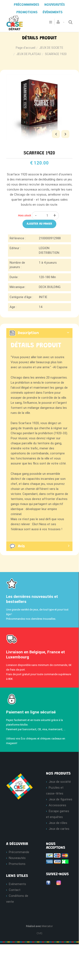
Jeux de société (60, 782)
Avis (21, 546)
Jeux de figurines (60, 799)
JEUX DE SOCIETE (51, 47)
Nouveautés (17, 858)
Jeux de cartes (59, 829)
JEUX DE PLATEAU (28, 54)
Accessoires (57, 805)
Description (28, 333)
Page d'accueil (25, 47)
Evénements (17, 884)
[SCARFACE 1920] (39, 77)
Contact (14, 890)
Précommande (19, 852)
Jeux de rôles (58, 823)
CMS (39, 933)
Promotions (17, 864)
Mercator (47, 926)
